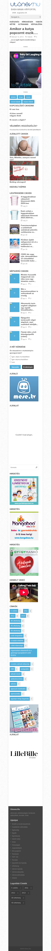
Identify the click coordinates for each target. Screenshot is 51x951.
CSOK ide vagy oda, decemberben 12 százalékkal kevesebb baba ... (29, 257)
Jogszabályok (17, 848)
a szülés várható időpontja (20, 664)
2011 (26, 611)
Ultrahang (15, 866)
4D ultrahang (15, 626)
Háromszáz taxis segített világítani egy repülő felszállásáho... (28, 306)
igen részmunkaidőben (20, 359)
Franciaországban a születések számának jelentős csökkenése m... (29, 228)
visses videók (28, 102)
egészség (14, 21)
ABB (12, 669)
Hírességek (16, 845)
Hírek (14, 842)
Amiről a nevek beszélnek (21, 824)
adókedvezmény (16, 679)
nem (13, 362)
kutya (21, 97)
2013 (23, 616)
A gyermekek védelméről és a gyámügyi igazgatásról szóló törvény (21, 653)
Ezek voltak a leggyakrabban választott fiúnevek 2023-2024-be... (29, 214)
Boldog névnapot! (18, 182)
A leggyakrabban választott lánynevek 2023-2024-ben (28, 200)
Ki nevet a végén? (18, 120)
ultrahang (23, 24)
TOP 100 (15, 857)
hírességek (27, 21)
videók (39, 21)
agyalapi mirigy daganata (20, 699)
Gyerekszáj (16, 836)
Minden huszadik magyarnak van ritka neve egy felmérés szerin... (28, 278)
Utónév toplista (17, 869)
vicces (28, 97)
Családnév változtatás (20, 827)
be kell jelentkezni (34, 129)
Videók (29, 37)
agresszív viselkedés (18, 689)
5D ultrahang (15, 631)
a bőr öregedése (16, 636)
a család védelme (17, 641)
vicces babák (15, 102)
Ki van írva (14, 109)
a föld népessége (17, 645)
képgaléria (36, 24)
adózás (13, 684)
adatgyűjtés (25, 669)
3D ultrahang (15, 621)
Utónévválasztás (18, 872)
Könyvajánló (16, 851)
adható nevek (15, 674)
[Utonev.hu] (25, 6)
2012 (12, 616)
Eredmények (28, 367)
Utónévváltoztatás (18, 875)
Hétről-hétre (16, 839)
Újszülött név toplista (19, 863)
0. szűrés (14, 611)
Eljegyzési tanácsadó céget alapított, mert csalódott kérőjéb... (29, 321)
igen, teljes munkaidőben (21, 357)
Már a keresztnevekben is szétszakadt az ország (29, 292)
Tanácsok (15, 854)
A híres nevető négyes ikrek (16, 114)
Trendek (15, 860)
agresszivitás (15, 694)
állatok (13, 97)
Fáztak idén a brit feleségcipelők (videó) (28, 334)
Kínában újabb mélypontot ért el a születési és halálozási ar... (29, 243)
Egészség (15, 830)
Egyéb (14, 833)
